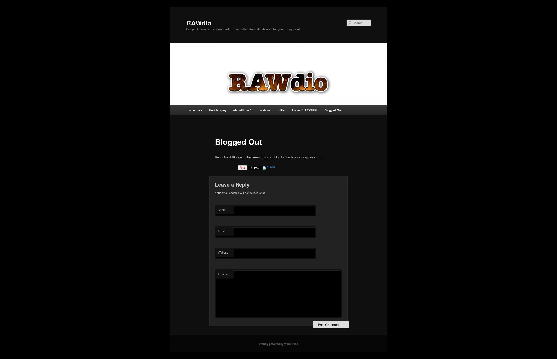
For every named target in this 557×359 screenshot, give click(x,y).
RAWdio (198, 22)
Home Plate (194, 110)
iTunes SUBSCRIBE (305, 110)
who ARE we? (242, 110)
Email (221, 231)
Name (221, 210)
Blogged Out (333, 110)
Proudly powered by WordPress (278, 344)
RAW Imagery (217, 110)
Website (223, 252)
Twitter (281, 110)
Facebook (264, 110)
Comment (224, 274)
